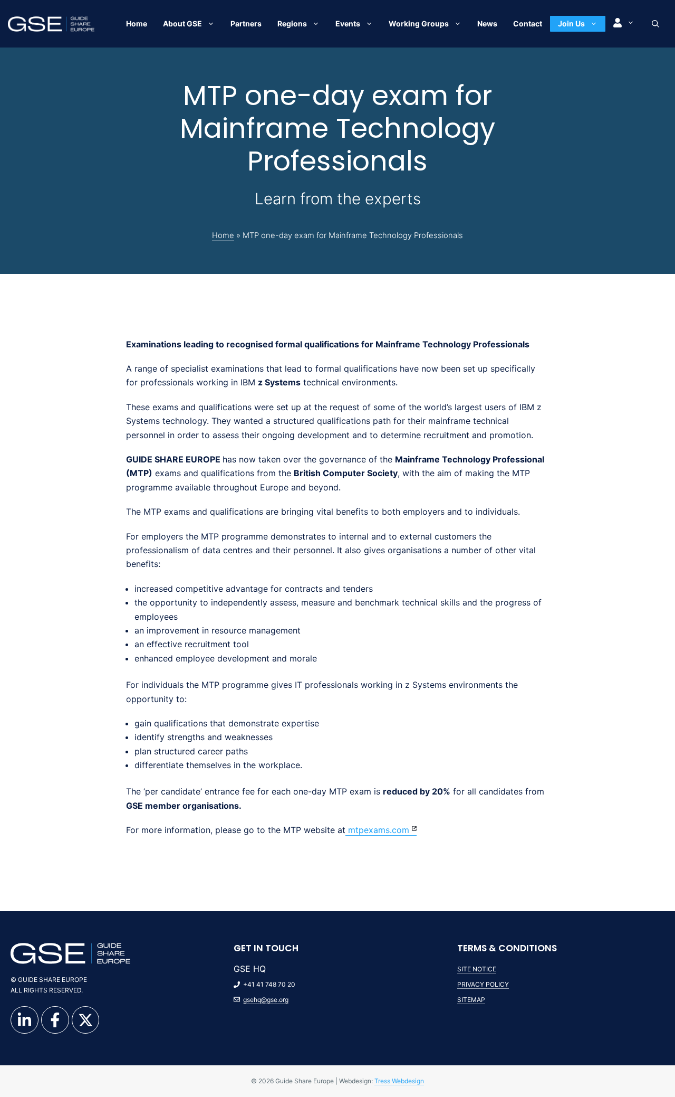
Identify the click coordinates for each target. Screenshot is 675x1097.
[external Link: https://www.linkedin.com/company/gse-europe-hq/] (24, 1020)
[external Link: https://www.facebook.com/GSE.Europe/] (55, 1020)
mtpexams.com (377, 830)
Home (136, 23)
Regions (292, 23)
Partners (246, 23)
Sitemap (471, 1000)
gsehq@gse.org (265, 1000)
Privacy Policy (483, 984)
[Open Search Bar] (655, 24)
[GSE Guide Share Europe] (51, 23)
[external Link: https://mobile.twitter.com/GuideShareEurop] (86, 1020)
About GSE (182, 23)
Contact (527, 23)
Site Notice (476, 969)
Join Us (571, 23)
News (487, 23)
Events (347, 23)
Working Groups (419, 23)
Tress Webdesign (399, 1081)
